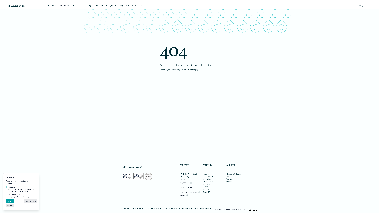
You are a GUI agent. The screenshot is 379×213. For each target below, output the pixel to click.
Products (64, 5)
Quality (113, 5)
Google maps (184, 183)
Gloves (228, 176)
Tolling (88, 5)
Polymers (229, 179)
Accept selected (30, 201)
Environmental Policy (152, 208)
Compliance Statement (185, 208)
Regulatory (124, 5)
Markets (52, 5)
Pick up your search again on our (180, 69)
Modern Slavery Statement (202, 208)
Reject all (9, 205)
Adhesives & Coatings (234, 174)
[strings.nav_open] (374, 5)
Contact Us (137, 5)
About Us (206, 174)
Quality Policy (172, 208)
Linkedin (182, 195)
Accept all (10, 201)
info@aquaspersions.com (188, 192)
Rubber (229, 182)
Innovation (77, 5)
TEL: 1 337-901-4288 (188, 187)
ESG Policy (163, 208)
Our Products (208, 176)
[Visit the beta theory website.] (253, 209)
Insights (206, 189)
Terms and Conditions (137, 208)
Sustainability (101, 5)
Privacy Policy (125, 208)
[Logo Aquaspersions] (26, 5)
